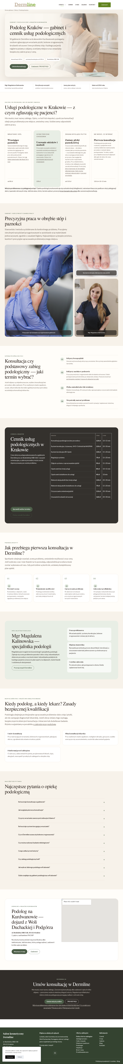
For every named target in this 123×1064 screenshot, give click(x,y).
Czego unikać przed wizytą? (28, 851)
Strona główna (9, 10)
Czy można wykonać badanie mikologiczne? (34, 843)
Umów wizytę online (54, 1001)
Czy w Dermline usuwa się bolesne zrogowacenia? (36, 835)
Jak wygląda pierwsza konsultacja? (30, 810)
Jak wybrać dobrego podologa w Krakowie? (34, 867)
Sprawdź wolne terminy (21, 509)
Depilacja (79, 1047)
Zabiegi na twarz (81, 1039)
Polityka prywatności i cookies (106, 1061)
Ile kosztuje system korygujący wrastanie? (33, 826)
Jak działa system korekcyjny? (69, 1005)
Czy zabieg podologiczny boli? (29, 859)
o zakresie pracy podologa (44, 724)
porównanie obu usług (69, 191)
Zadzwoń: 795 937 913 (39, 66)
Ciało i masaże (81, 1041)
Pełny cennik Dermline (21, 515)
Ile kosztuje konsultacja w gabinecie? (31, 802)
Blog (101, 1043)
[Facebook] (55, 1053)
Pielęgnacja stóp (68, 1008)
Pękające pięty (57, 1008)
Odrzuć (20, 1057)
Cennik (70, 4)
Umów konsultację (19, 66)
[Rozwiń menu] (63, 4)
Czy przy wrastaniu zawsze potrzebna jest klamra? (36, 818)
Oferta (16, 10)
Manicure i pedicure (82, 1043)
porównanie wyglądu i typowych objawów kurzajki (82, 379)
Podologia (79, 1045)
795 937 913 (71, 1001)
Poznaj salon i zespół (46, 1045)
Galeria (84, 4)
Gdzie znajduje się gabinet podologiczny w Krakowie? (37, 875)
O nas (77, 4)
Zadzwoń (104, 5)
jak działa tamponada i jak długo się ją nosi (18, 159)
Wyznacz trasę (19, 952)
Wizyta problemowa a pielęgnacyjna (45, 1005)
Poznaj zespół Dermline (23, 668)
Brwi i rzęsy (80, 1050)
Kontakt (92, 4)
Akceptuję (10, 1057)
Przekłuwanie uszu (82, 1052)
